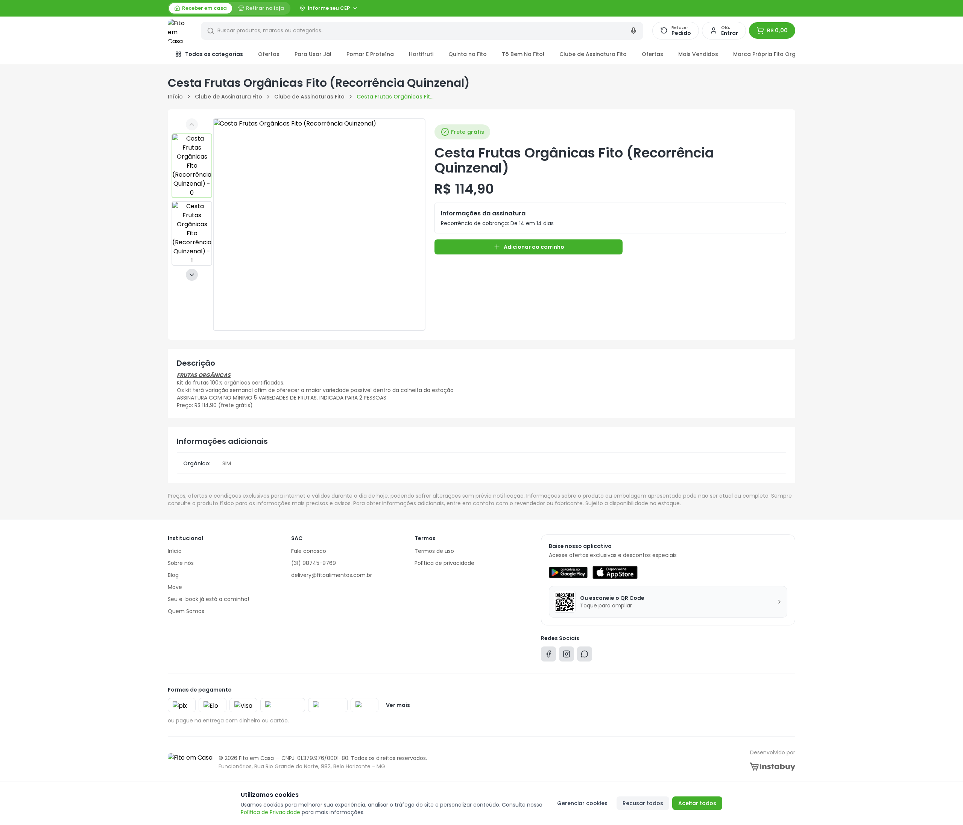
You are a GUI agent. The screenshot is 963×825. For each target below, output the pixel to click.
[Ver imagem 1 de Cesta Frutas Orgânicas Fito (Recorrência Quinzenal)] (192, 165)
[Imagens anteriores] (192, 124)
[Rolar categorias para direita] (787, 54)
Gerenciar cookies (582, 803)
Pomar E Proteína (370, 54)
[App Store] (615, 572)
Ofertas (268, 54)
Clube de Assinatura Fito (593, 54)
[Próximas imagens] (192, 275)
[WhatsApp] (584, 655)
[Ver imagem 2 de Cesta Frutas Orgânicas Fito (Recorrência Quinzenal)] (192, 233)
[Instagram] (566, 655)
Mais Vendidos (698, 54)
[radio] (200, 8)
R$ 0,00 (777, 30)
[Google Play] (568, 572)
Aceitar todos (697, 803)
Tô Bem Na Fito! (523, 54)
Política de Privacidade (270, 812)
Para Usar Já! (313, 54)
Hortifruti (421, 54)
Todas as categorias (214, 54)
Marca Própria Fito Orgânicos (773, 54)
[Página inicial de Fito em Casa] (180, 31)
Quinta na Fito (467, 54)
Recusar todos (643, 803)
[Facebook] (548, 655)
